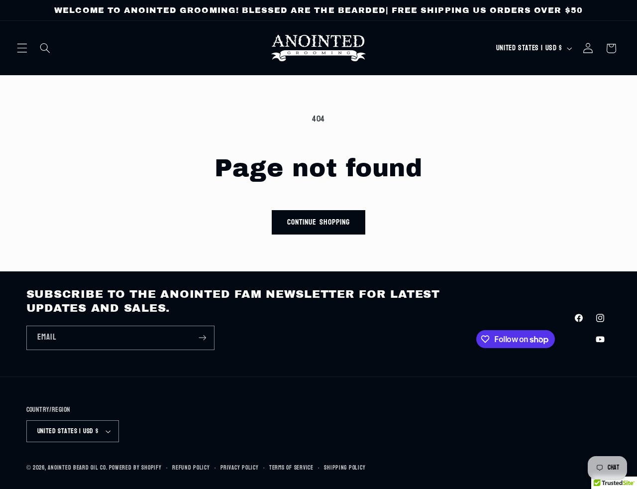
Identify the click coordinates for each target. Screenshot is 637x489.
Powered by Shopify (135, 468)
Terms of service (291, 468)
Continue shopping (318, 222)
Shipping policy (344, 468)
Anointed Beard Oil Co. (77, 468)
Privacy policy (239, 468)
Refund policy (191, 468)
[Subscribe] (202, 338)
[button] (21, 48)
